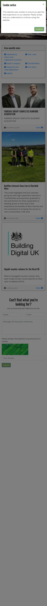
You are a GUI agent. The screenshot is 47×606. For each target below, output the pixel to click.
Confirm (39, 29)
